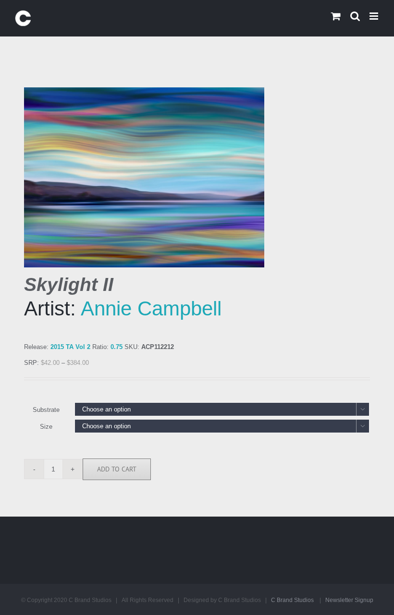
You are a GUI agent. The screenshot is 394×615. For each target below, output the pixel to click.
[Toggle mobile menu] (374, 16)
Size (46, 426)
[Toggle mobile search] (355, 16)
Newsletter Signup (349, 600)
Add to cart (116, 469)
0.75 (117, 346)
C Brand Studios (292, 600)
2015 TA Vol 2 (70, 346)
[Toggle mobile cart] (336, 16)
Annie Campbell (151, 308)
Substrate (46, 409)
